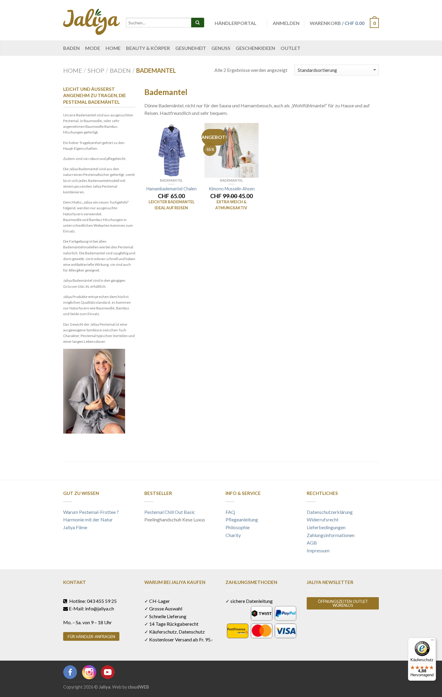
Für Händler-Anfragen (91, 636)
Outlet (290, 48)
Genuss (220, 48)
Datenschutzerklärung (330, 512)
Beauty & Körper (148, 48)
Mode (92, 48)
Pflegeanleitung (242, 519)
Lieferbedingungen (326, 527)
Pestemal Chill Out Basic (169, 512)
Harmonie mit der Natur (88, 519)
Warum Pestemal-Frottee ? (91, 512)
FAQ (230, 512)
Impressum (318, 550)
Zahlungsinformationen (331, 535)
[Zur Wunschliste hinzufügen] (190, 130)
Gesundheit (190, 48)
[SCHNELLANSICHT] (171, 150)
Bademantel (171, 180)
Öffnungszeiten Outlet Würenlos (343, 603)
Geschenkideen (255, 48)
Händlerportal (235, 23)
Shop (95, 70)
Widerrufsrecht (323, 519)
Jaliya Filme (75, 527)
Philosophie (238, 527)
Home (113, 48)
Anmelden (286, 23)
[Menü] (432, 641)
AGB (312, 542)
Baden (71, 48)
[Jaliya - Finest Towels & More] (91, 20)
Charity (233, 535)
